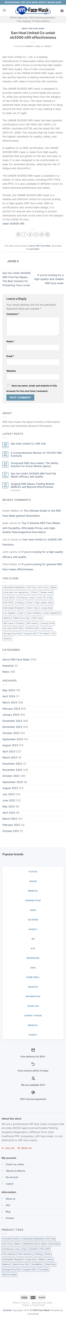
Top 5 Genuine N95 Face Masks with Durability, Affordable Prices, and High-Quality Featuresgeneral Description (31, 527)
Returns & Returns (15, 1170)
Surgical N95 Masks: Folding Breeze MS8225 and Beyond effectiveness (32, 485)
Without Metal (9, 1274)
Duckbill (33, 1249)
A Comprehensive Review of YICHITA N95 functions (36, 454)
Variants (7, 638)
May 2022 (8, 806)
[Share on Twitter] (30, 234)
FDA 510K (8, 602)
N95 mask (37, 618)
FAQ (8, 1205)
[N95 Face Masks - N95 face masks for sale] (33, 10)
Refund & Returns (42, 1303)
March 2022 (9, 818)
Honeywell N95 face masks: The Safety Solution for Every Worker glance (34, 465)
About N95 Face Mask (33, 28)
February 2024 (11, 708)
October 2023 (11, 733)
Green (29, 602)
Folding (19, 602)
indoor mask (33, 608)
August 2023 (10, 745)
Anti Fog (31, 587)
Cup (50, 597)
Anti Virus (43, 587)
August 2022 (10, 788)
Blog (8, 1211)
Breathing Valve (31, 1244)
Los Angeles (9, 613)
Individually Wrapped (13, 608)
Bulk (35, 592)
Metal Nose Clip (21, 618)
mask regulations (52, 613)
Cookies (7, 1310)
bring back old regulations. (16, 592)
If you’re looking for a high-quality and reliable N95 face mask (49, 279)
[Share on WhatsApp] (18, 234)
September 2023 (12, 739)
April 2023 (8, 751)
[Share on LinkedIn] (47, 234)
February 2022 (11, 824)
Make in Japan (46, 1259)
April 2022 (8, 812)
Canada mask (46, 592)
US (53, 633)
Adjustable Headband (13, 587)
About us (10, 1198)
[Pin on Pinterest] (41, 234)
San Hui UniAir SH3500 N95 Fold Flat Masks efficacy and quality (33, 475)
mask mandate (34, 613)
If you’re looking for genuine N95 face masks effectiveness (32, 567)
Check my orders (15, 1164)
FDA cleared (8, 1254)
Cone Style (8, 597)
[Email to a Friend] (36, 234)
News (5, 671)
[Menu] (4, 10)
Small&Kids (37, 1264)
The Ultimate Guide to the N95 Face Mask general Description (31, 513)
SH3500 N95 (32, 628)
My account (12, 1177)
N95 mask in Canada (13, 623)
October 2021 (10, 831)
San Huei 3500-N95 (13, 628)
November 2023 (12, 726)
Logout (9, 1183)
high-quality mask (44, 602)
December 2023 (12, 720)
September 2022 (12, 782)
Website (11, 371)
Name (10, 341)
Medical (7, 618)
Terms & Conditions (33, 1305)
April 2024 (8, 696)
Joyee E (48, 46)
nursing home (47, 623)
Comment (12, 314)
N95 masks (32, 623)
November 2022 (12, 769)
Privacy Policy (21, 1303)
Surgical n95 (30, 633)
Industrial (7, 665)
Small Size (46, 628)
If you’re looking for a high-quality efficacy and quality (32, 554)
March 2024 (9, 702)
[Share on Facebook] (24, 234)
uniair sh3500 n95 (13, 223)
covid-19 (41, 597)
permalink (34, 249)
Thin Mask (44, 633)
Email (10, 356)
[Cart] (62, 10)
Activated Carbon (11, 1238)
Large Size (47, 608)
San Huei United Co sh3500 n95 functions (32, 542)
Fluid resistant (24, 1254)
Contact (10, 1218)
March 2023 (9, 757)
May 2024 (8, 690)
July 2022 (8, 794)
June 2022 (8, 800)
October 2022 (11, 775)
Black (53, 587)
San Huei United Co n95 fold (28, 443)
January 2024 (10, 714)
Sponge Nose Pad (12, 633)
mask (21, 613)
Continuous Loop (25, 597)
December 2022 (12, 763)
